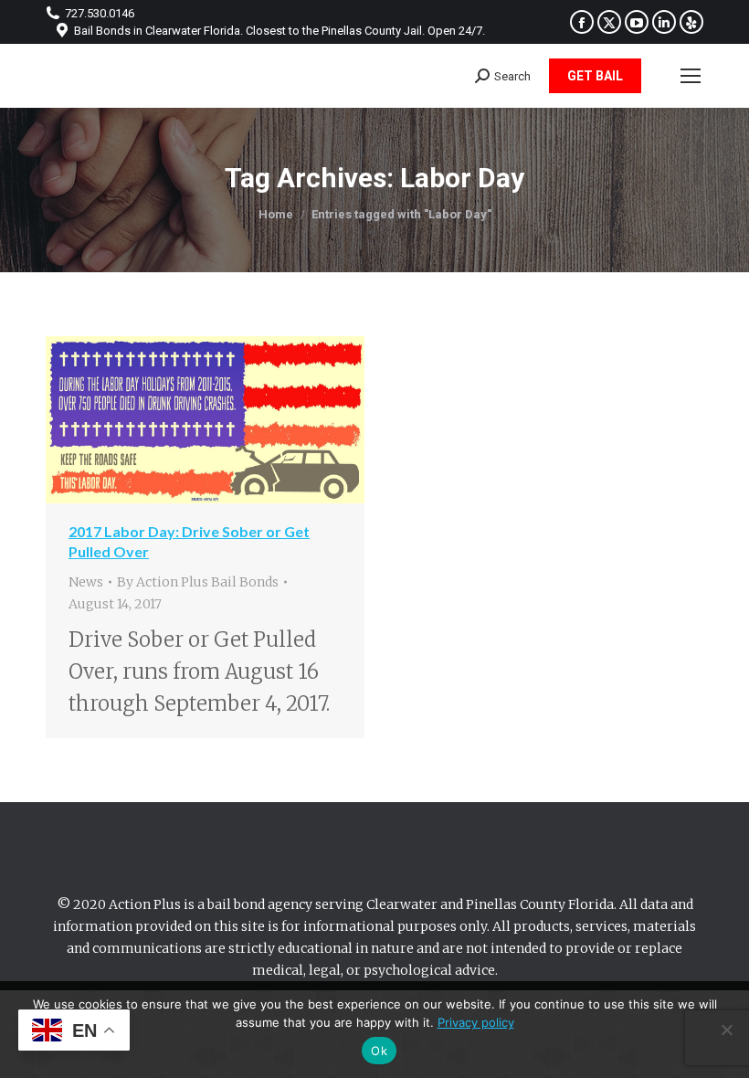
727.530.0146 (99, 13)
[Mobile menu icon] (690, 76)
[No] (726, 1029)
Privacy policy (476, 1022)
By (198, 582)
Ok (379, 1050)
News (86, 582)
